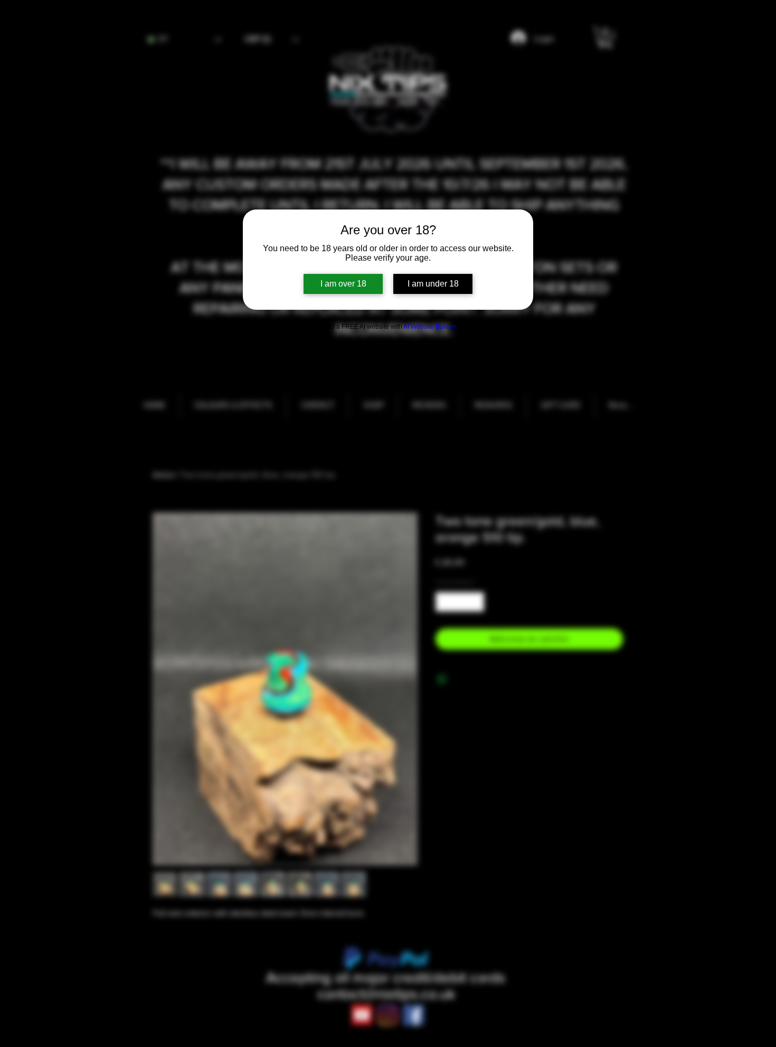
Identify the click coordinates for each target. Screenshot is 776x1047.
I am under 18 (433, 283)
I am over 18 (343, 283)
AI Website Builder (429, 326)
